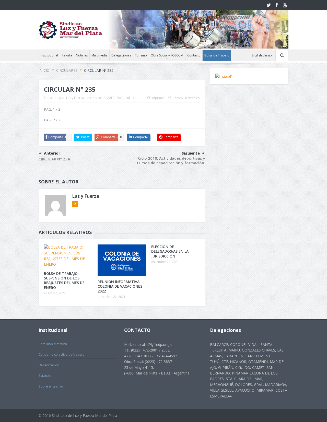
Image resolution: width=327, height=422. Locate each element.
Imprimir (157, 98)
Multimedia (99, 55)
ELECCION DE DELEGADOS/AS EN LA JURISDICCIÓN (170, 251)
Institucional (49, 55)
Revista (67, 55)
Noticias (82, 55)
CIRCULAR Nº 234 (54, 158)
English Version (263, 55)
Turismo (141, 55)
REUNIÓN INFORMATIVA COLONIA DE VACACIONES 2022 (120, 286)
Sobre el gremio (51, 386)
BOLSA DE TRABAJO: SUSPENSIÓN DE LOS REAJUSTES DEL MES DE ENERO (64, 280)
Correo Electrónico (186, 98)
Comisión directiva (53, 344)
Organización (49, 365)
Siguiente (191, 153)
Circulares (129, 98)
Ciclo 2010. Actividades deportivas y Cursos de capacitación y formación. (171, 160)
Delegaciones (121, 55)
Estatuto (45, 375)
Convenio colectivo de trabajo (62, 354)
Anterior (52, 153)
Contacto (194, 55)
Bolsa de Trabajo (216, 55)
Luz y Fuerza (75, 98)
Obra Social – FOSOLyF (167, 55)
